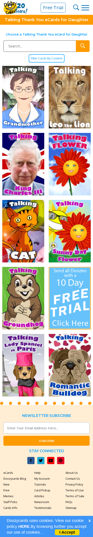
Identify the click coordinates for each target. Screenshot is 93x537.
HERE (24, 526)
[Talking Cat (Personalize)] (23, 231)
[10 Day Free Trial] (69, 298)
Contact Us (72, 478)
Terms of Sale (74, 496)
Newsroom (41, 502)
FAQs (68, 502)
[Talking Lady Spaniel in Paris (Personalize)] (23, 365)
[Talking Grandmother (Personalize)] (23, 97)
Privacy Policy (74, 484)
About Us (71, 472)
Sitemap (71, 508)
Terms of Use (74, 490)
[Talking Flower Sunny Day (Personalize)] (69, 231)
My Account (42, 478)
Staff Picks (10, 502)
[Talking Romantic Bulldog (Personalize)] (69, 365)
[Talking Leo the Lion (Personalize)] (69, 97)
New (6, 484)
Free (6, 490)
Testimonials (42, 508)
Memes (8, 496)
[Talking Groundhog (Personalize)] (23, 298)
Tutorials (40, 484)
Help (37, 472)
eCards (8, 472)
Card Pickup (42, 490)
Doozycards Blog (14, 478)
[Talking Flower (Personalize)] (69, 164)
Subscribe (46, 441)
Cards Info (10, 508)
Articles (39, 496)
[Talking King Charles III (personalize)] (23, 164)
